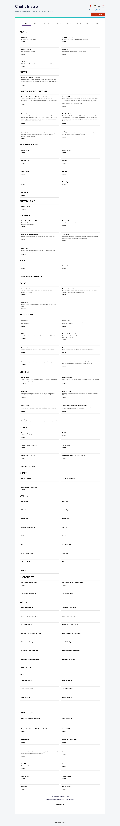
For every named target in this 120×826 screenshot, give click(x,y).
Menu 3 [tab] (69, 23)
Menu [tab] (27, 23)
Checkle (63, 822)
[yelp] (90, 6)
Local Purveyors (98, 14)
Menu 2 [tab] (59, 23)
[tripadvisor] (94, 6)
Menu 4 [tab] (78, 23)
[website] (99, 6)
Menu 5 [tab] (88, 23)
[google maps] (103, 6)
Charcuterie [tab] (47, 23)
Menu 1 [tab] (36, 23)
